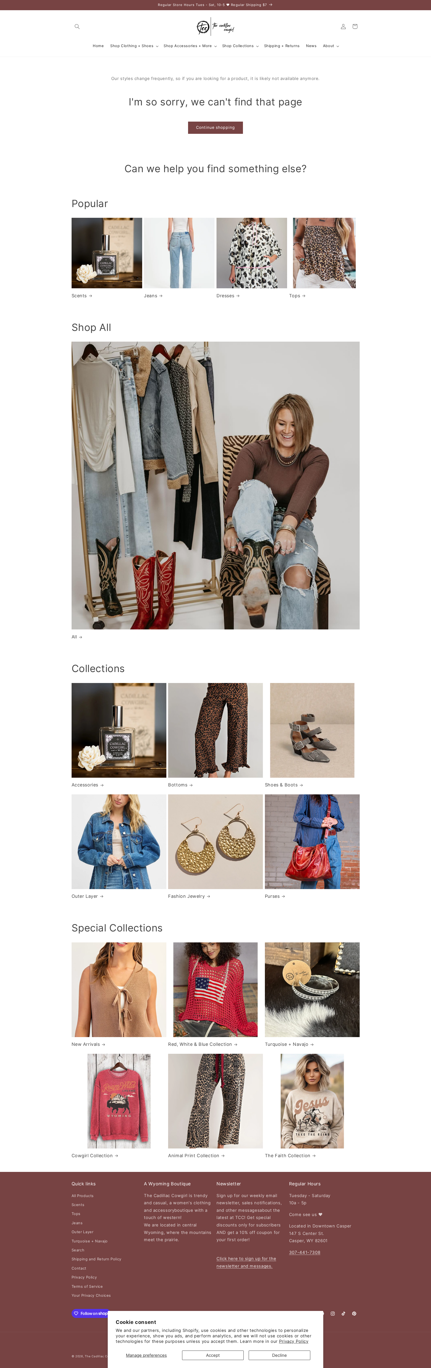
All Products (83, 1196)
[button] (77, 26)
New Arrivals (86, 1044)
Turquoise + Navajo (287, 1044)
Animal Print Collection (193, 1155)
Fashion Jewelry (186, 896)
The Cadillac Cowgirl (100, 1356)
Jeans (150, 295)
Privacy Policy (294, 1341)
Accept (213, 1355)
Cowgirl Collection (92, 1155)
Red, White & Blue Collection (200, 1044)
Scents (79, 295)
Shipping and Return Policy (96, 1259)
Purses (272, 896)
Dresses (225, 295)
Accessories (85, 784)
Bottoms (177, 784)
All (74, 636)
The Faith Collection (288, 1155)
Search (78, 1250)
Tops (294, 295)
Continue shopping (215, 127)
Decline (279, 1355)
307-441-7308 (305, 1252)
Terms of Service (87, 1286)
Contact (79, 1268)
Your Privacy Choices (91, 1295)
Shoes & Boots (281, 784)
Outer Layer (85, 896)
